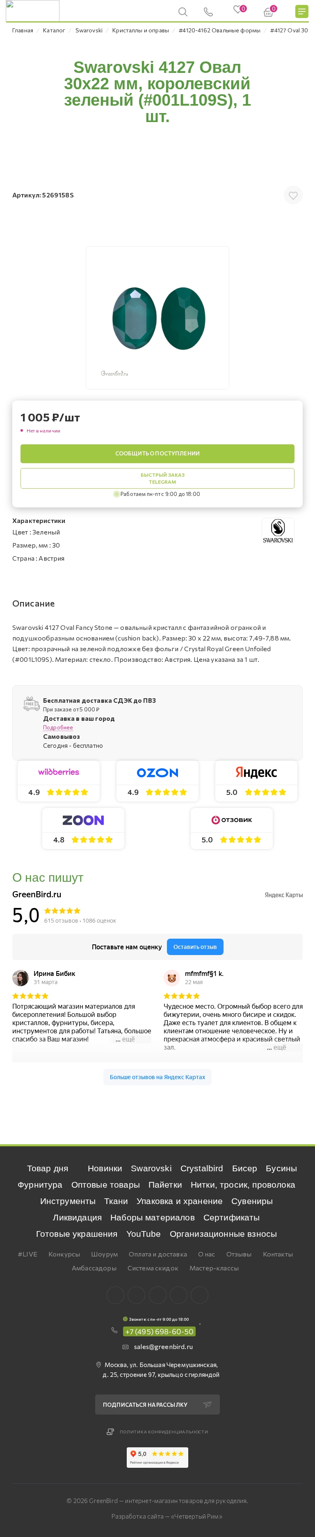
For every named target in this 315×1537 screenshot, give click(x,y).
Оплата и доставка (158, 1254)
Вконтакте (115, 1295)
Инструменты (68, 1201)
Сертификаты (231, 1217)
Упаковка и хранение (180, 1201)
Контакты (278, 1254)
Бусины (281, 1168)
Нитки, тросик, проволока (243, 1184)
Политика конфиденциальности (164, 1431)
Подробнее (58, 727)
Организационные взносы (223, 1233)
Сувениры (252, 1201)
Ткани (116, 1201)
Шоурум (104, 1254)
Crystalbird (202, 1168)
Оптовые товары (105, 1184)
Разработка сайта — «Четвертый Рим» (167, 1516)
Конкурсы (64, 1254)
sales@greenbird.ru (163, 1346)
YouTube (143, 1233)
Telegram (158, 1295)
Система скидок (153, 1268)
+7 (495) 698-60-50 (159, 1331)
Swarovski (151, 1168)
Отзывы (239, 1254)
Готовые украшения (77, 1233)
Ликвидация (77, 1217)
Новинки (105, 1168)
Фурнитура (40, 1184)
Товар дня (47, 1168)
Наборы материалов (152, 1217)
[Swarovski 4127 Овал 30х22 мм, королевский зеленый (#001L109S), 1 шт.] (157, 318)
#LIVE (27, 1254)
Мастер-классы (214, 1268)
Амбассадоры (94, 1268)
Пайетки (165, 1184)
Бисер (245, 1168)
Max (136, 1295)
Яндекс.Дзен (199, 1295)
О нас (206, 1254)
